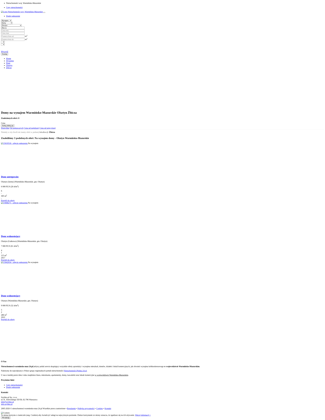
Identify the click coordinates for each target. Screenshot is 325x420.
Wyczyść (4, 51)
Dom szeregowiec (10, 176)
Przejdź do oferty (8, 200)
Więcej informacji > (143, 415)
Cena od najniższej (31, 128)
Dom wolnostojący (10, 236)
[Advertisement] (77, 89)
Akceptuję (5, 418)
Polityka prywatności (86, 408)
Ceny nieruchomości (14, 7)
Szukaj (4, 54)
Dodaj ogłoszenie (13, 387)
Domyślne (5, 128)
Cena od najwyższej (47, 128)
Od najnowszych (16, 128)
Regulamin (71, 408)
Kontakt (108, 408)
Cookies (99, 408)
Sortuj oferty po (7, 126)
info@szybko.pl (7, 402)
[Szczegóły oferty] (14, 143)
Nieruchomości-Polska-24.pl (75, 371)
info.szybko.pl (6, 404)
